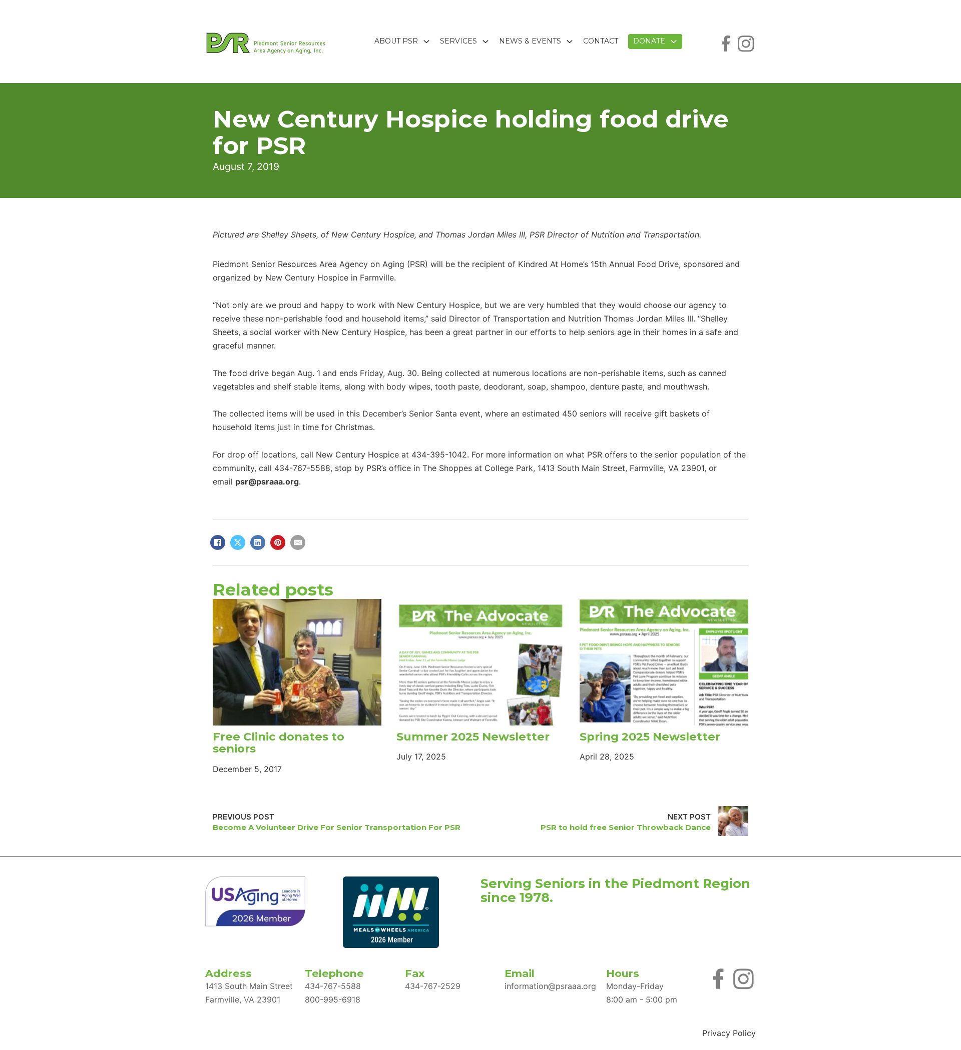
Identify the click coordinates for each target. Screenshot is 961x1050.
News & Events (530, 41)
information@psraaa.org (550, 986)
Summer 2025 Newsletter (473, 737)
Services (458, 41)
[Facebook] (217, 542)
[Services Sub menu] (485, 41)
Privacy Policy (729, 1033)
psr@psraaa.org (267, 481)
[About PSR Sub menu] (426, 41)
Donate (649, 41)
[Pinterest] (277, 542)
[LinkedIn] (257, 542)
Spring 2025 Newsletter (650, 737)
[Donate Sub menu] (673, 41)
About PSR (396, 41)
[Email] (297, 542)
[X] (237, 542)
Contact (600, 41)
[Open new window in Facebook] (726, 42)
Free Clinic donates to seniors (278, 743)
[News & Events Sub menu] (569, 41)
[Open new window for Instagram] (746, 42)
